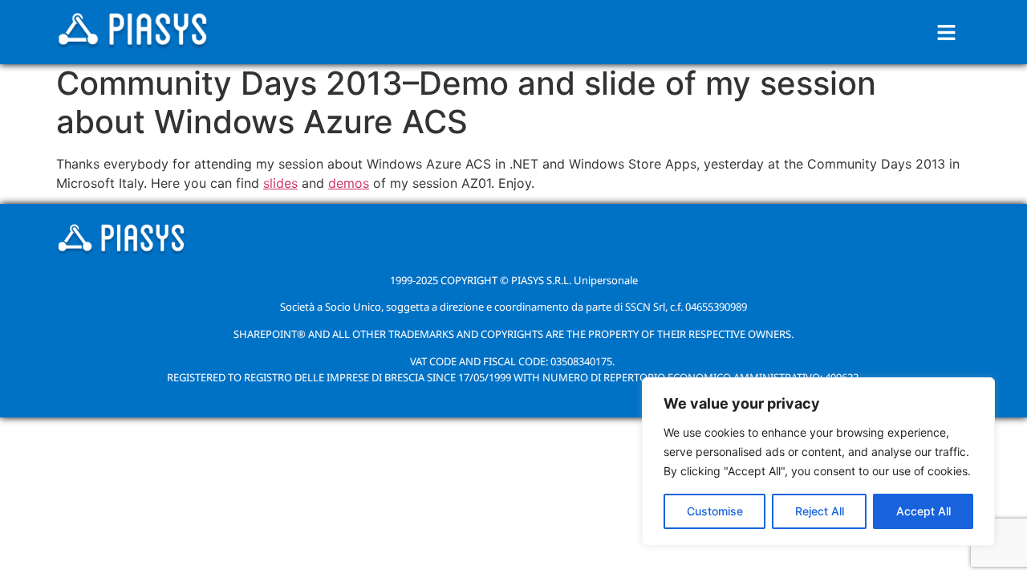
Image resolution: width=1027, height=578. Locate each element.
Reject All (819, 511)
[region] (818, 461)
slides (280, 183)
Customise (715, 511)
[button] (947, 32)
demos (348, 183)
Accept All (923, 511)
